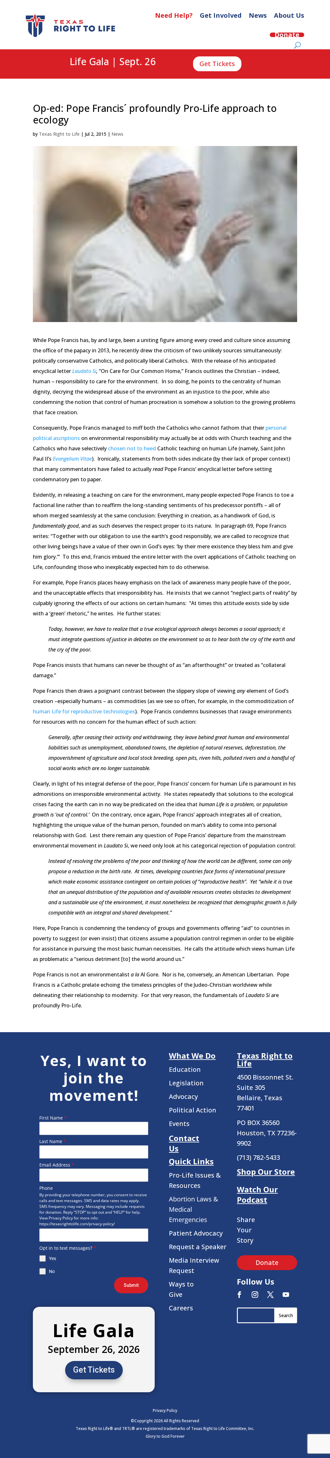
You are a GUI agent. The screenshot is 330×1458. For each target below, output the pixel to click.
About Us (289, 15)
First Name (53, 1118)
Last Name (52, 1141)
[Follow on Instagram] (254, 1294)
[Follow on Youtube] (285, 1294)
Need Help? (174, 15)
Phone (46, 1188)
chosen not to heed (132, 448)
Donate (287, 35)
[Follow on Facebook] (239, 1294)
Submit (131, 1285)
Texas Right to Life (59, 134)
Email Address (56, 1165)
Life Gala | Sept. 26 (113, 62)
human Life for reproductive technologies (84, 711)
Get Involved (221, 15)
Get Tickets (217, 63)
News (258, 15)
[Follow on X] (270, 1294)
